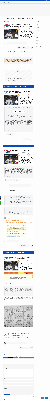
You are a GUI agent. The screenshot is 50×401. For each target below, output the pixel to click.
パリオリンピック (39, 46)
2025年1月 (38, 21)
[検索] (46, 0)
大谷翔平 (10, 116)
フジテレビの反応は (10, 79)
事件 (4, 21)
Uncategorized (38, 40)
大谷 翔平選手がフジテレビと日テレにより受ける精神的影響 (15, 78)
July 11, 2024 (22, 213)
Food (37, 37)
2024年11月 (38, 24)
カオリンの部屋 (6, 2)
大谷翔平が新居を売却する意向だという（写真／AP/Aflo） (13, 115)
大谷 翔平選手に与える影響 (11, 80)
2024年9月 (38, 27)
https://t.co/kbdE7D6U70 (25, 212)
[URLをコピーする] (31, 357)
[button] (5, 357)
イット (6, 294)
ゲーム (37, 43)
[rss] (45, 0)
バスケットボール (19, 121)
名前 (5, 378)
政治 (37, 49)
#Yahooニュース (20, 212)
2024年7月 (38, 30)
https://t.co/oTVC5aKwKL (23, 202)
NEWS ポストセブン (7, 130)
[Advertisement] (25, 9)
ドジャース (7, 116)
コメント (5, 368)
